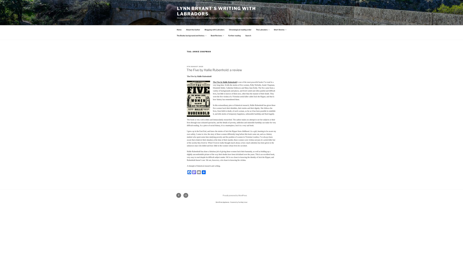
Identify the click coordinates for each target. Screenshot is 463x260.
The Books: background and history (190, 36)
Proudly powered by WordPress (235, 195)
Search (248, 36)
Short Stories (279, 30)
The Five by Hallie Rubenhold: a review (214, 70)
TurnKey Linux (242, 202)
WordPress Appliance (222, 202)
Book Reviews (216, 36)
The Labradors (262, 30)
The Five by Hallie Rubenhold (225, 82)
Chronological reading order (240, 30)
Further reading (234, 36)
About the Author (193, 30)
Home (179, 30)
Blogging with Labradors (214, 30)
